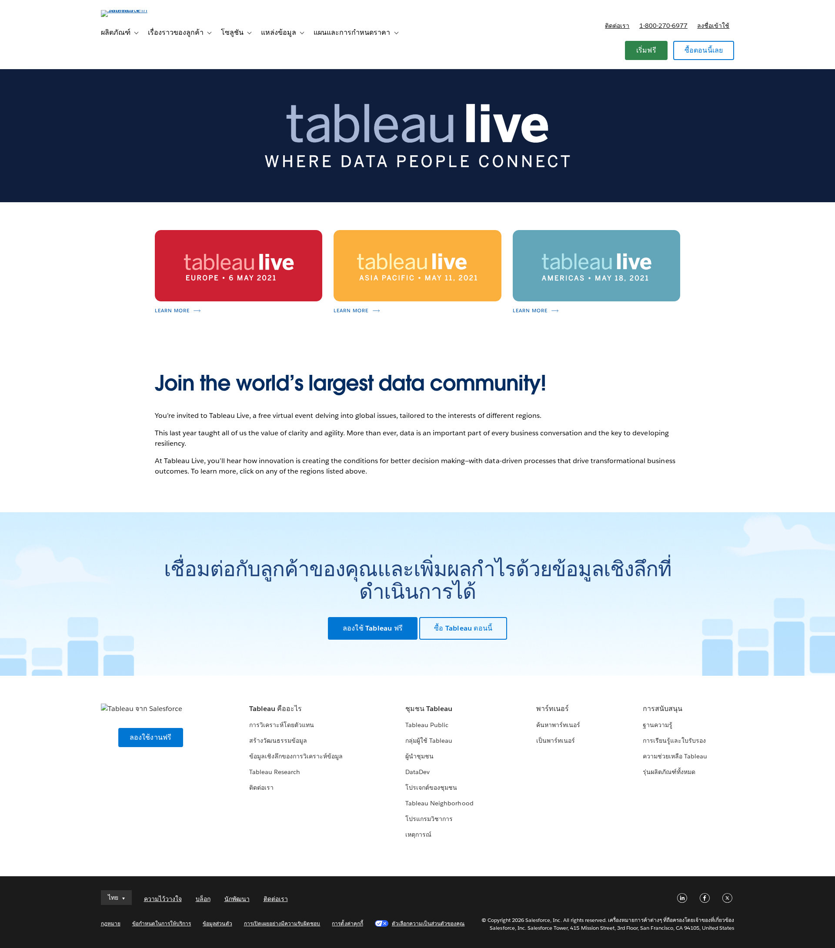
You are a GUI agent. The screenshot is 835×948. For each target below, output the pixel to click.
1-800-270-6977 (663, 26)
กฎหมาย (110, 923)
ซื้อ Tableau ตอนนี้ (463, 628)
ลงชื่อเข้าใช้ (713, 26)
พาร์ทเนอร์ (552, 708)
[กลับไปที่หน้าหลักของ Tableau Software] (138, 9)
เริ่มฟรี (646, 50)
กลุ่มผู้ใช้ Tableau (428, 740)
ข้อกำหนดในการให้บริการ (161, 923)
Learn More (172, 310)
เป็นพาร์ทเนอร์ (555, 740)
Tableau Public (426, 725)
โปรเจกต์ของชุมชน (431, 787)
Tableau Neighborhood (439, 803)
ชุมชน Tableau (428, 708)
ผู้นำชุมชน (419, 756)
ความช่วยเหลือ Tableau (675, 756)
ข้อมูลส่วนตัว (217, 923)
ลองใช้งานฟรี (151, 737)
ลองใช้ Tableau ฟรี (373, 628)
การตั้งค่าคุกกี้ (347, 923)
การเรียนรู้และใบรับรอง (674, 740)
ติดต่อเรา (617, 26)
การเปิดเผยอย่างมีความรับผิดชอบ (282, 923)
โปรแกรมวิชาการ (429, 819)
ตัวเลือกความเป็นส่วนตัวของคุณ (428, 923)
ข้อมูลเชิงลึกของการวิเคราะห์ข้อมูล (296, 756)
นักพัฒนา (237, 899)
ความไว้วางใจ (163, 899)
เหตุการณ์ (418, 834)
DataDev (417, 772)
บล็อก (203, 899)
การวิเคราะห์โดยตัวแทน (281, 725)
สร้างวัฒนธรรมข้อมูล (278, 740)
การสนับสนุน (662, 708)
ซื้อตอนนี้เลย (704, 50)
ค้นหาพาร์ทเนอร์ (558, 725)
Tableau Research (274, 772)
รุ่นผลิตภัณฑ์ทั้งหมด (669, 772)
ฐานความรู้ (657, 725)
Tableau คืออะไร (275, 708)
